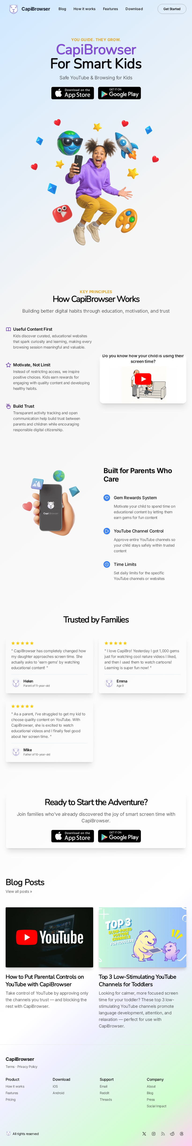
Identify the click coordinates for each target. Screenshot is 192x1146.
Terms (10, 1067)
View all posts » (19, 891)
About (151, 1086)
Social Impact (156, 1106)
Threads (106, 1099)
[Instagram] (153, 1133)
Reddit (104, 1093)
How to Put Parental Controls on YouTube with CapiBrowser (45, 980)
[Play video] (143, 379)
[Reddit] (172, 1133)
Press (151, 1099)
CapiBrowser (20, 1059)
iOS (55, 1086)
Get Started (172, 9)
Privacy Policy (27, 1067)
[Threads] (181, 1133)
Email (103, 1086)
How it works (85, 9)
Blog (62, 9)
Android (58, 1093)
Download (134, 9)
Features (110, 9)
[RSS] (163, 1133)
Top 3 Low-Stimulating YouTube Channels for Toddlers (137, 980)
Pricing (10, 1099)
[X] (144, 1133)
